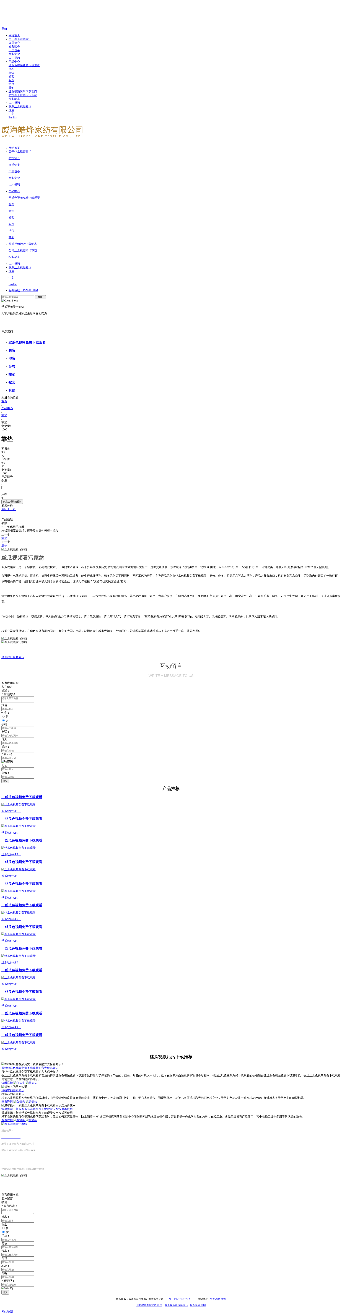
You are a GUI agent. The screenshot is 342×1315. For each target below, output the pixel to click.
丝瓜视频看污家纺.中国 (149, 1305)
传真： (5, 739)
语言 (11, 110)
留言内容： (9, 694)
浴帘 (11, 83)
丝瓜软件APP (11, 811)
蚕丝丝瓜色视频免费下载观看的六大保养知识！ (31, 1067)
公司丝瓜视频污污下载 (23, 95)
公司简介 (14, 42)
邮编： (5, 1273)
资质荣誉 (14, 46)
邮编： (5, 772)
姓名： (5, 1216)
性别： (5, 712)
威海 (223, 1299)
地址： (5, 1265)
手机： (5, 1235)
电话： (5, 731)
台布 (11, 69)
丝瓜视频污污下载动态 (23, 91)
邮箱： (5, 1258)
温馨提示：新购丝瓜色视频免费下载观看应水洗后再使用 (37, 1109)
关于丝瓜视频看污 (20, 39)
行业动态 (14, 98)
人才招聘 (14, 57)
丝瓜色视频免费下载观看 (24, 65)
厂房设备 (14, 50)
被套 (11, 76)
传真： (5, 1250)
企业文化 (14, 54)
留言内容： (9, 1205)
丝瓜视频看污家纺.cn (176, 1305)
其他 (11, 87)
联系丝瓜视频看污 (20, 106)
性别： (5, 1224)
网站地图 (7, 1311)
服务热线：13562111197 (23, 290)
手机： (5, 724)
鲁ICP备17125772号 (180, 1299)
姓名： (5, 705)
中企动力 (215, 1299)
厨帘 (11, 80)
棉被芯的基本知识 (12, 1090)
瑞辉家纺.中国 (198, 1305)
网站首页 (14, 35)
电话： (5, 1243)
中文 (11, 113)
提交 (5, 780)
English (13, 117)
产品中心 (14, 61)
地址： (5, 765)
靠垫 (11, 72)
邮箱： (5, 746)
